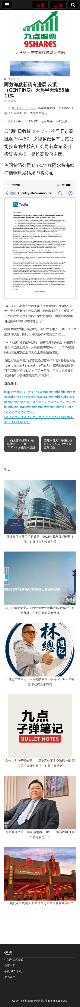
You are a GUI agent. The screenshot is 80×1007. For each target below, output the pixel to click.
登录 (40, 4)
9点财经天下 (13, 79)
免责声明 (9, 965)
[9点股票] (40, 29)
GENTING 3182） (25, 108)
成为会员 (9, 977)
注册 (58, 4)
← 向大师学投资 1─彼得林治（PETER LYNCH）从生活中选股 (21, 443)
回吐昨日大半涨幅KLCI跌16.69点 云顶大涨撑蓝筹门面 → (58, 443)
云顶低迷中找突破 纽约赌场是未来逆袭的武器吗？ (40, 903)
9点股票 (38, 1001)
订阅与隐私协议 (14, 960)
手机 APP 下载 (13, 971)
